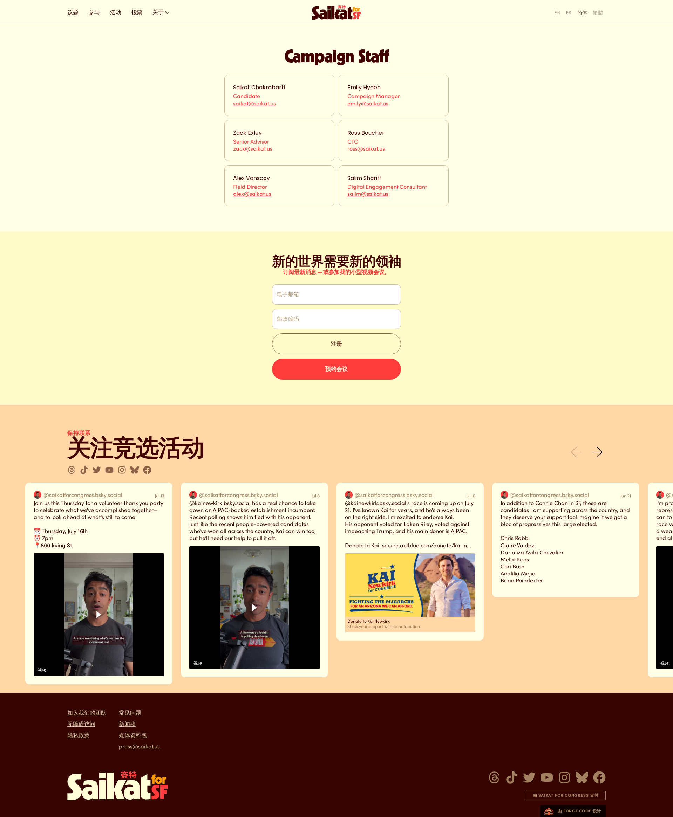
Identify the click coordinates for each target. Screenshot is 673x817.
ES (569, 12)
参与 (94, 12)
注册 (336, 343)
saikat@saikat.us (254, 103)
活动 (115, 12)
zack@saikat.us (252, 148)
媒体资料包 (133, 735)
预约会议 (336, 369)
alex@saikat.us (252, 194)
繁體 (598, 12)
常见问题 (130, 712)
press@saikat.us (139, 746)
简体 (582, 12)
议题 (73, 12)
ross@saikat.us (366, 148)
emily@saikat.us (367, 103)
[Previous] (576, 452)
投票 (137, 12)
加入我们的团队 (86, 712)
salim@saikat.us (367, 194)
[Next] (597, 452)
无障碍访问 (81, 724)
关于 (158, 12)
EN (557, 12)
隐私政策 (78, 735)
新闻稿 (127, 724)
